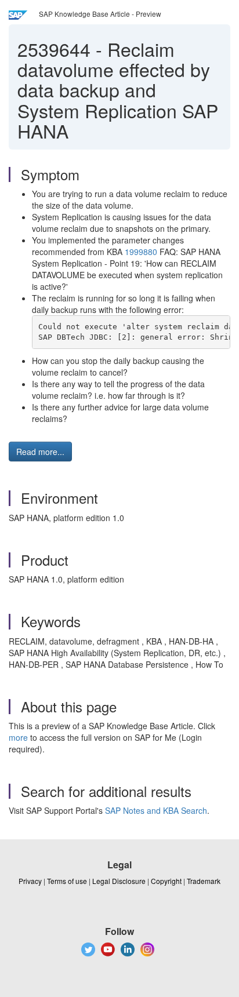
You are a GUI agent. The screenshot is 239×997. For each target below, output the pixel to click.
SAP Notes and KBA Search (156, 810)
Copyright (166, 881)
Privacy (30, 881)
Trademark (203, 881)
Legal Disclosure (119, 881)
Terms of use (67, 881)
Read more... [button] (40, 451)
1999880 (141, 251)
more (18, 737)
